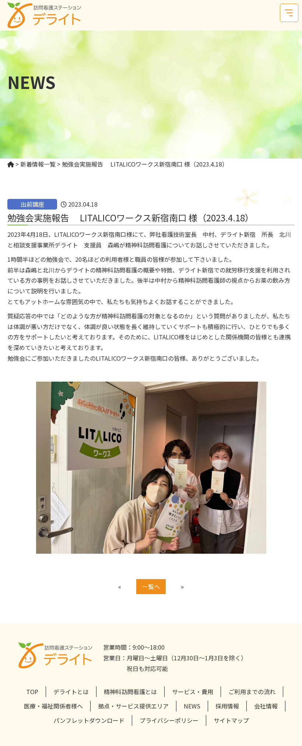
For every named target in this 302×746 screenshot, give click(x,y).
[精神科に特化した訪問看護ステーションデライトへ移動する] (10, 164)
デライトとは (71, 691)
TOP (32, 691)
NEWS (192, 706)
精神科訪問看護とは (130, 691)
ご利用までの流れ (251, 691)
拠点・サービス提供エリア (133, 706)
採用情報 (227, 706)
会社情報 (266, 706)
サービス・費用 (192, 691)
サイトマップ (231, 720)
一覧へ (151, 586)
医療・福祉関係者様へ (53, 706)
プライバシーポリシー (169, 720)
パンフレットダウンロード (88, 720)
